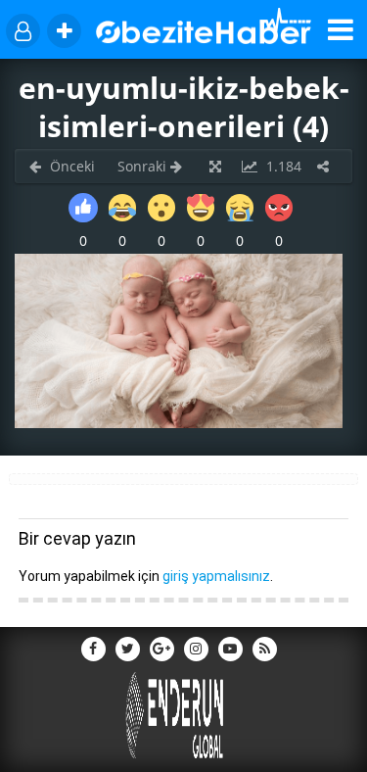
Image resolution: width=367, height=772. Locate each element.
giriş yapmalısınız (216, 576)
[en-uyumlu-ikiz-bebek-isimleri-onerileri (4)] (179, 422)
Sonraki (143, 166)
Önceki (70, 166)
